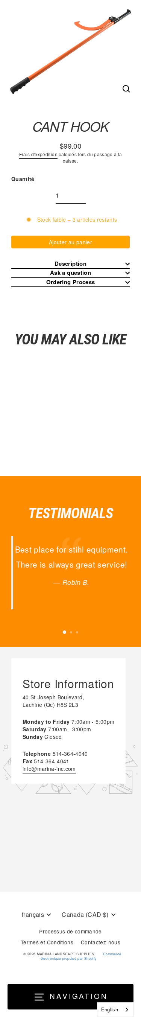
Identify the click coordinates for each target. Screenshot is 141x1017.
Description (70, 264)
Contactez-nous (100, 942)
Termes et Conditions (47, 942)
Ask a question (70, 273)
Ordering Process (70, 282)
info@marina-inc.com (49, 768)
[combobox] (115, 1009)
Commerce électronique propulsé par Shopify (81, 956)
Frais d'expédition (38, 154)
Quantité (23, 179)
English (109, 1009)
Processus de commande (70, 931)
